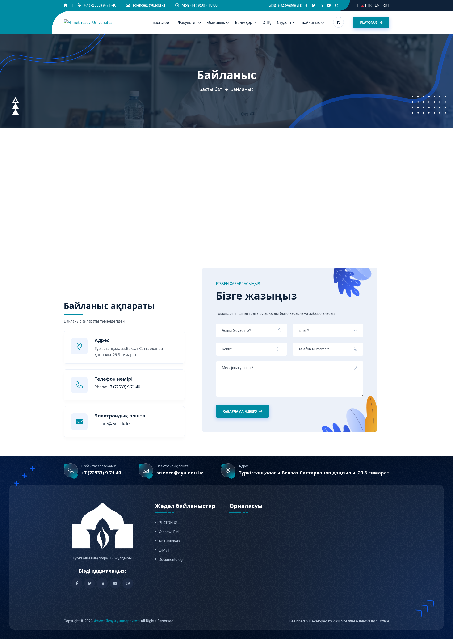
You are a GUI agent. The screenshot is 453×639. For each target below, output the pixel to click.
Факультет (187, 22)
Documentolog (171, 560)
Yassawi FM (169, 532)
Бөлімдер (243, 22)
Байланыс (311, 22)
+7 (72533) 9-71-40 (100, 5)
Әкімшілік (216, 22)
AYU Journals (169, 541)
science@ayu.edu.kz (149, 5)
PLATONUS (369, 22)
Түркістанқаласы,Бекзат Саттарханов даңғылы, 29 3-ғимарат (314, 473)
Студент (284, 22)
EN (377, 5)
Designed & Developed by (339, 621)
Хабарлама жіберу (240, 411)
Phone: (117, 386)
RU (385, 5)
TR (370, 5)
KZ (362, 5)
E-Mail (164, 550)
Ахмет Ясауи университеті (117, 621)
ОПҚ (266, 22)
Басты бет (161, 22)
